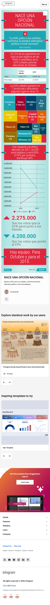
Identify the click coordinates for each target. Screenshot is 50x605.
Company (6, 534)
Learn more (25, 482)
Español (24, 550)
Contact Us (7, 546)
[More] (45, 13)
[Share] (6, 299)
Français (30, 550)
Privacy (13, 586)
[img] (9, 103)
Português (18, 550)
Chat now (17, 546)
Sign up (44, 4)
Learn (5, 530)
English (5, 550)
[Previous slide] (4, 382)
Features (6, 521)
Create (5, 517)
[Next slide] (9, 382)
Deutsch (11, 550)
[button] (21, 211)
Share (8, 270)
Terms (5, 586)
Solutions (6, 526)
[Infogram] (8, 4)
